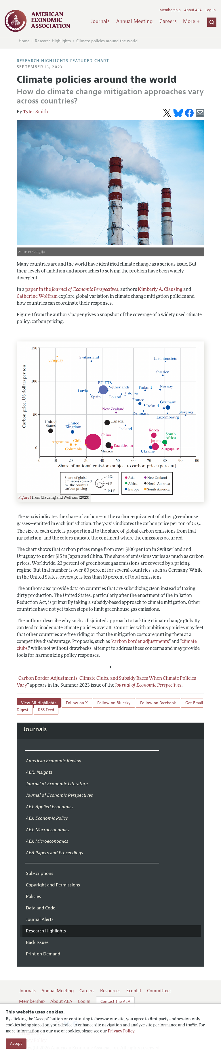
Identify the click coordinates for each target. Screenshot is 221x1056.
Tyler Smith (35, 112)
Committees (159, 991)
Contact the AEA (115, 1001)
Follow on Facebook (158, 702)
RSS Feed (46, 709)
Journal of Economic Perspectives (148, 685)
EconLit (133, 991)
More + (191, 21)
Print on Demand (43, 954)
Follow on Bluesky (114, 702)
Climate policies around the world (107, 41)
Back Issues (37, 942)
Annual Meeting (134, 21)
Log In (210, 10)
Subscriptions (39, 873)
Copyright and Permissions (53, 885)
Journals (100, 21)
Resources (110, 991)
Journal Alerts (40, 919)
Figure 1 (24, 498)
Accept (16, 1043)
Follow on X (77, 702)
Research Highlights (53, 41)
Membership (170, 10)
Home (24, 41)
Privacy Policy (121, 1031)
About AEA (193, 10)
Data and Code (40, 908)
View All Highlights (38, 702)
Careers (168, 21)
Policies (33, 896)
